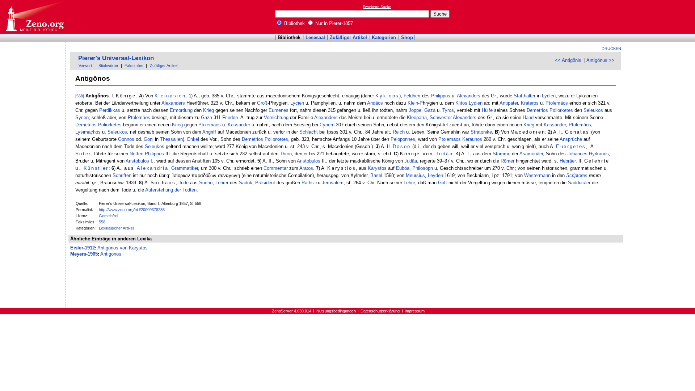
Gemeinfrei (108, 216)
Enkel (193, 139)
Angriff (209, 132)
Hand (528, 117)
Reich (399, 132)
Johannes (577, 153)
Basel (376, 175)
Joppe (415, 110)
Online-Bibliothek (34, 17)
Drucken (611, 48)
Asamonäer (531, 153)
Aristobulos (137, 161)
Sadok (245, 182)
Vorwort (85, 65)
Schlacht (308, 132)
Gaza (429, 110)
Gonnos (126, 139)
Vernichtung (276, 117)
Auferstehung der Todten (171, 190)
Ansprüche (571, 139)
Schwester (441, 117)
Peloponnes (403, 139)
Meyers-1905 (84, 254)
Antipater (509, 103)
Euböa (402, 168)
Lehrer (221, 182)
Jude (183, 182)
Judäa (444, 153)
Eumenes (278, 110)
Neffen (136, 153)
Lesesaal (315, 37)
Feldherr (412, 95)
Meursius (415, 175)
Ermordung (181, 110)
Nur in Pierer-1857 (333, 23)
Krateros (530, 103)
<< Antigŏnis (568, 60)
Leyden (435, 175)
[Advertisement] (661, 16)
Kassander (239, 124)
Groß (262, 103)
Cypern (327, 124)
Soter (83, 153)
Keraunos (472, 139)
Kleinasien (170, 95)
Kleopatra (417, 117)
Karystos (377, 168)
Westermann (537, 175)
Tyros (448, 110)
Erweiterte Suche (377, 7)
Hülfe (487, 110)
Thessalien (171, 139)
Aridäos (375, 103)
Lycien (297, 103)
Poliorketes (561, 110)
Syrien (82, 117)
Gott (442, 182)
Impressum (415, 311)
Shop (407, 37)
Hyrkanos (599, 153)
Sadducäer (579, 182)
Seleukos (593, 110)
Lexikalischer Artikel (116, 228)
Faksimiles (134, 65)
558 (102, 222)
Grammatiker (184, 168)
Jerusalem (333, 182)
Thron (286, 153)
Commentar (276, 168)
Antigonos (110, 254)
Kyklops (387, 95)
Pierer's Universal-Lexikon (116, 58)
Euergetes (571, 146)
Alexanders (468, 95)
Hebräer (568, 161)
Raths (308, 182)
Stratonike (481, 132)
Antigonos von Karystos (122, 248)
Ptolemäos (557, 103)
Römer (507, 161)
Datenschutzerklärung (380, 311)
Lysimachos (88, 132)
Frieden (230, 117)
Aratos (306, 168)
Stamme (501, 153)
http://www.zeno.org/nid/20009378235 (132, 209)
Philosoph (422, 168)
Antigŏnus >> (600, 60)
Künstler (96, 168)
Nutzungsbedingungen (336, 311)
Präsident (265, 182)
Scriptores (576, 175)
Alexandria (153, 168)
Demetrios (537, 110)
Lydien (549, 95)
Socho (205, 182)
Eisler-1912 (82, 248)
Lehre (409, 182)
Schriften (122, 175)
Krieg (208, 110)
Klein (413, 103)
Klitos (461, 103)
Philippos (440, 95)
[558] (79, 96)
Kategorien (384, 37)
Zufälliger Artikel (348, 37)
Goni (148, 139)
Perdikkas (109, 110)
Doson (402, 146)
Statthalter (524, 95)
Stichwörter (108, 65)
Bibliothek (294, 23)
